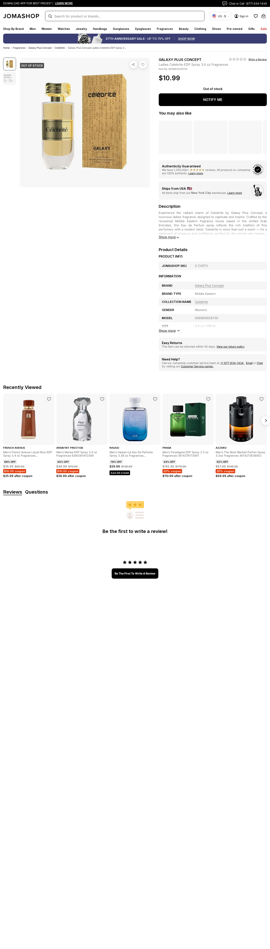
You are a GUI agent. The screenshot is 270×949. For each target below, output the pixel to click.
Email (249, 363)
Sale (264, 28)
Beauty (184, 28)
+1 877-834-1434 (232, 363)
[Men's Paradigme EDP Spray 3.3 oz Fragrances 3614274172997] (208, 399)
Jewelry (81, 28)
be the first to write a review (135, 573)
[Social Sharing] (133, 64)
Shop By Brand (13, 28)
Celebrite (60, 47)
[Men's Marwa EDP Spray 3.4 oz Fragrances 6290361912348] (102, 399)
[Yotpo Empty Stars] (237, 59)
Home (6, 47)
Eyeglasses (143, 28)
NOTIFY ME (213, 100)
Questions (36, 492)
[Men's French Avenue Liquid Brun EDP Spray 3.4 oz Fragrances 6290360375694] (49, 399)
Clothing (200, 28)
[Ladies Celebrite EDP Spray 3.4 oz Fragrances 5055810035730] (143, 64)
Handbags (100, 28)
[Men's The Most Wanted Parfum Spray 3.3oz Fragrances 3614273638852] (261, 399)
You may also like (175, 113)
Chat (260, 363)
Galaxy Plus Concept (40, 47)
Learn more (195, 173)
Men (33, 28)
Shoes (216, 28)
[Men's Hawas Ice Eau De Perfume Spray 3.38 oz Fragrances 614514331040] (155, 399)
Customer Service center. (197, 366)
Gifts (251, 28)
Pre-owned (234, 28)
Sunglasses (121, 28)
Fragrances (165, 28)
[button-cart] (263, 16)
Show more (167, 237)
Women (47, 28)
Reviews (12, 492)
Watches (64, 28)
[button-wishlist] (255, 16)
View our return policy (230, 346)
